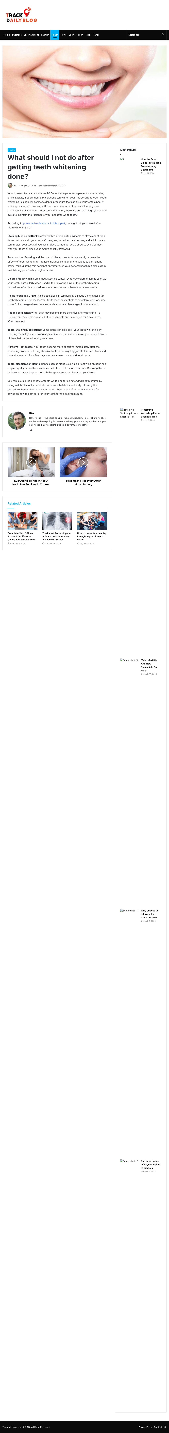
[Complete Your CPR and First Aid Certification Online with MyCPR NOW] (22, 521)
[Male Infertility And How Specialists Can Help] (129, 783)
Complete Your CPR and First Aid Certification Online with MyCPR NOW (21, 536)
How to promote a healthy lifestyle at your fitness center (91, 536)
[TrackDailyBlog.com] (21, 15)
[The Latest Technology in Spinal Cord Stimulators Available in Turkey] (57, 521)
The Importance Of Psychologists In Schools (150, 1164)
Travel (95, 34)
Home (7, 34)
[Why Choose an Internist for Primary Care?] (129, 1033)
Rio (15, 185)
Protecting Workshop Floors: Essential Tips (151, 413)
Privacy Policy (145, 1427)
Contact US (160, 1427)
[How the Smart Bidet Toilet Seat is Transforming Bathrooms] (129, 282)
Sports (72, 34)
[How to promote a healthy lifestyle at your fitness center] (92, 521)
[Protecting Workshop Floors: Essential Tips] (129, 532)
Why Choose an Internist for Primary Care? (150, 914)
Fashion (45, 34)
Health (54, 34)
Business (17, 34)
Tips (87, 34)
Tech (80, 34)
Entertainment (31, 34)
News (64, 34)
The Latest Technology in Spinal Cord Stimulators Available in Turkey (56, 536)
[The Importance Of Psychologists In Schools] (129, 1283)
